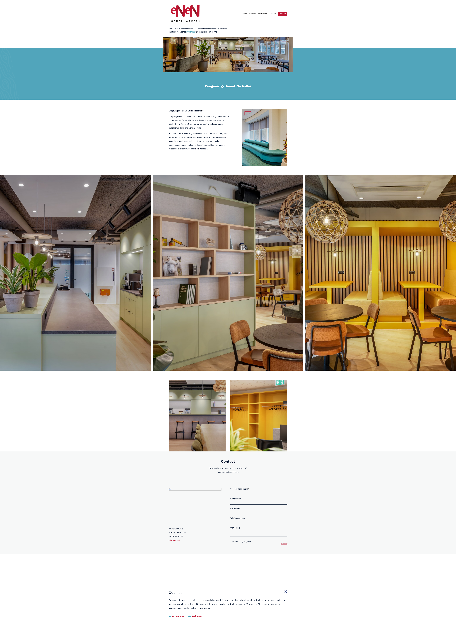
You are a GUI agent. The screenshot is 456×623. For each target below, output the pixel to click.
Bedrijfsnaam (236, 499)
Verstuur (284, 544)
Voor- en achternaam (239, 489)
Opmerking (235, 528)
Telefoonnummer (237, 518)
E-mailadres (235, 509)
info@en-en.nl (174, 540)
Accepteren (178, 616)
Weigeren (197, 616)
